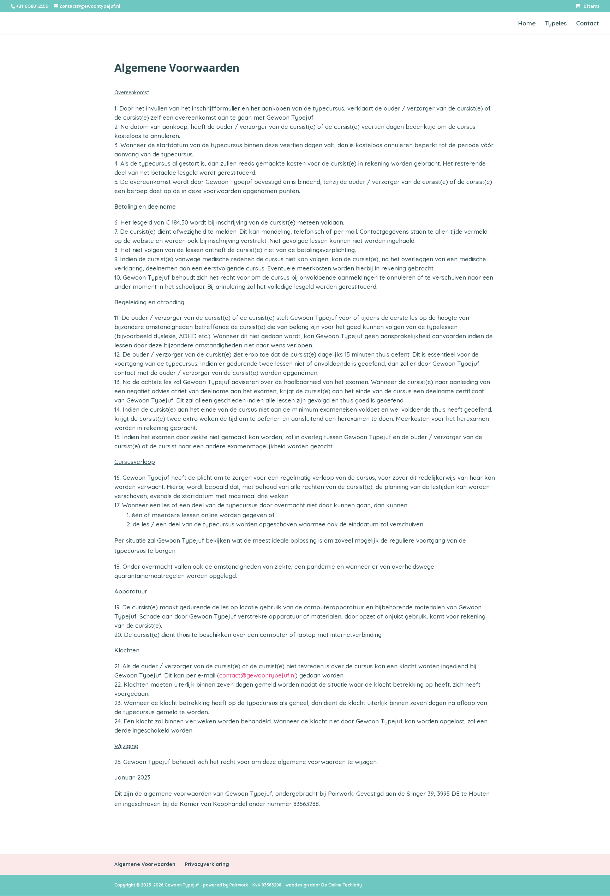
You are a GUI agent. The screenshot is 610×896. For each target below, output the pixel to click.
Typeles (556, 24)
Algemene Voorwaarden (144, 864)
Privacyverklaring (207, 864)
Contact (587, 24)
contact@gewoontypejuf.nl (257, 675)
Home (527, 24)
